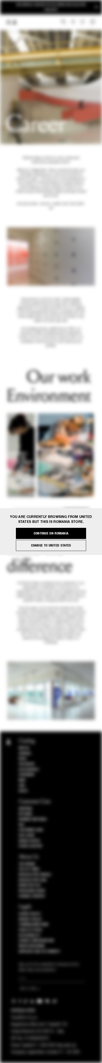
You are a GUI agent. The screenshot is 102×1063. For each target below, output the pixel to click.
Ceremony (27, 774)
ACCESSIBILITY (30, 935)
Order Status (29, 841)
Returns (25, 814)
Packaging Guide (32, 890)
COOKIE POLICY (30, 914)
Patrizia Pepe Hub (33, 880)
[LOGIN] (73, 22)
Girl (22, 785)
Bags (23, 758)
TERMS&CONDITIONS (33, 924)
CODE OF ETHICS (30, 930)
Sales (23, 790)
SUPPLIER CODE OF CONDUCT (39, 951)
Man (22, 780)
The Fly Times (29, 869)
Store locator (30, 846)
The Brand (27, 864)
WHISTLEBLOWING (32, 946)
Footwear (27, 764)
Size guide (27, 835)
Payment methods (33, 819)
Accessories (29, 769)
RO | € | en (28, 989)
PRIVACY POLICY (30, 919)
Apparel (25, 753)
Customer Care (31, 830)
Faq (21, 824)
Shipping (25, 808)
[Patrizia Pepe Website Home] (15, 22)
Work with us (30, 885)
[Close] (96, 7)
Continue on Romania (51, 533)
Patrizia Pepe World (35, 874)
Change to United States (51, 545)
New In (24, 748)
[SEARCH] (63, 22)
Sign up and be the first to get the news (51, 7)
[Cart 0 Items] (93, 22)
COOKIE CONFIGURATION (36, 940)
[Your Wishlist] (82, 21)
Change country (32, 896)
